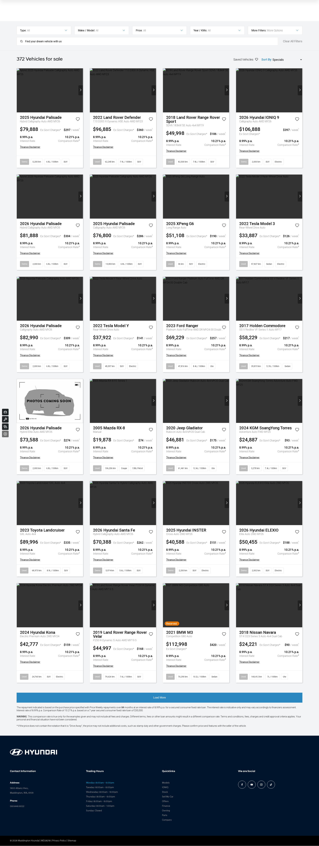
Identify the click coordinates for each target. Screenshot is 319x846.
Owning (166, 810)
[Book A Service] (5, 419)
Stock (165, 792)
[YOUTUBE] (252, 785)
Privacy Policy (59, 841)
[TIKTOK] (271, 785)
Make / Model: (86, 30)
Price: (139, 30)
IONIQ (165, 787)
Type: (23, 30)
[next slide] (80, 90)
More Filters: (258, 30)
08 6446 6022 (17, 806)
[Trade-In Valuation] (5, 412)
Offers (165, 801)
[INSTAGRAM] (261, 785)
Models (165, 783)
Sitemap (72, 841)
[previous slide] (19, 90)
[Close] (5, 434)
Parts (164, 815)
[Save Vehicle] (78, 119)
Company (167, 820)
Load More (159, 697)
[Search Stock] (5, 426)
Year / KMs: (200, 30)
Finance (166, 806)
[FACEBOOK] (242, 785)
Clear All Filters (292, 41)
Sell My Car (167, 797)
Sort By (266, 59)
